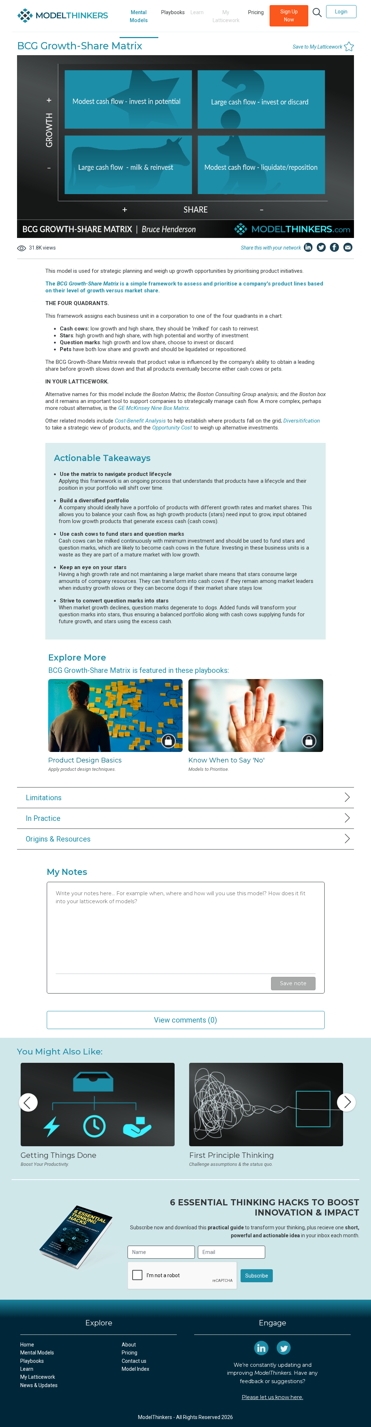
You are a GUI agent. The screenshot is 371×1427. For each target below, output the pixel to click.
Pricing (256, 12)
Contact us (134, 1361)
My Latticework (37, 1377)
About (129, 1345)
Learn (26, 1369)
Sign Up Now (289, 15)
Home (27, 1345)
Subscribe (256, 1276)
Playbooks (173, 12)
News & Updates (39, 1385)
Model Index (135, 1369)
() (185, 1020)
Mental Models (139, 16)
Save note (293, 983)
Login (341, 12)
